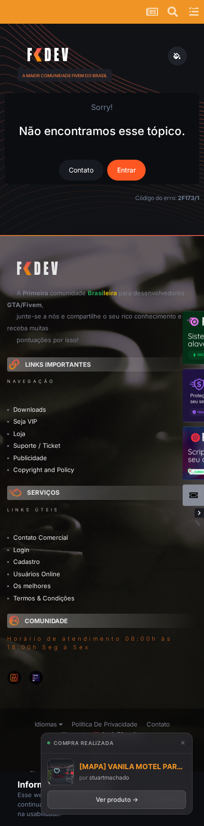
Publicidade (30, 458)
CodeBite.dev (122, 734)
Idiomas (47, 724)
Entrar (126, 170)
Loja (19, 433)
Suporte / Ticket (36, 445)
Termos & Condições (43, 598)
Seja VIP (25, 421)
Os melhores (32, 586)
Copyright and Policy (43, 469)
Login (21, 550)
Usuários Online (36, 574)
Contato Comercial (40, 537)
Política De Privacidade (105, 724)
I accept (166, 799)
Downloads (29, 409)
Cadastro (26, 561)
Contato (81, 170)
